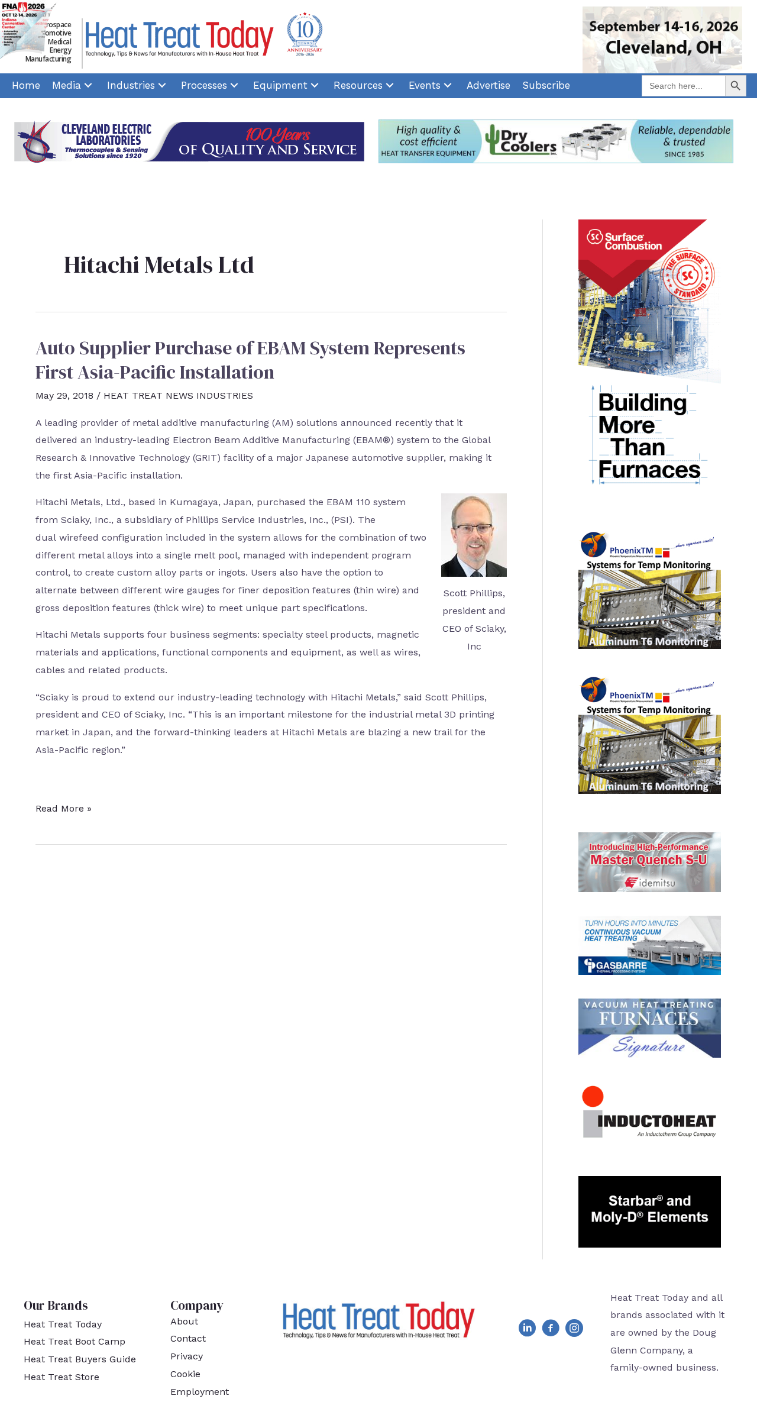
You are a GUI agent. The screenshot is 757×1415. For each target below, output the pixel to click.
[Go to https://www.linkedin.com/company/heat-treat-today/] (527, 1330)
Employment (199, 1391)
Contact (188, 1338)
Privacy (186, 1356)
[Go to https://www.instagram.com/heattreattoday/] (574, 1330)
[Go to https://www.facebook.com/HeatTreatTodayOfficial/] (550, 1330)
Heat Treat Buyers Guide (80, 1359)
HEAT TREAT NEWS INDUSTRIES (178, 395)
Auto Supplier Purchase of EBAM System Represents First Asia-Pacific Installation (250, 360)
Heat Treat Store (61, 1376)
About (184, 1321)
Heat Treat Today (63, 1324)
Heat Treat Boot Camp (74, 1341)
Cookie (185, 1374)
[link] (26, 85)
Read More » (63, 810)
